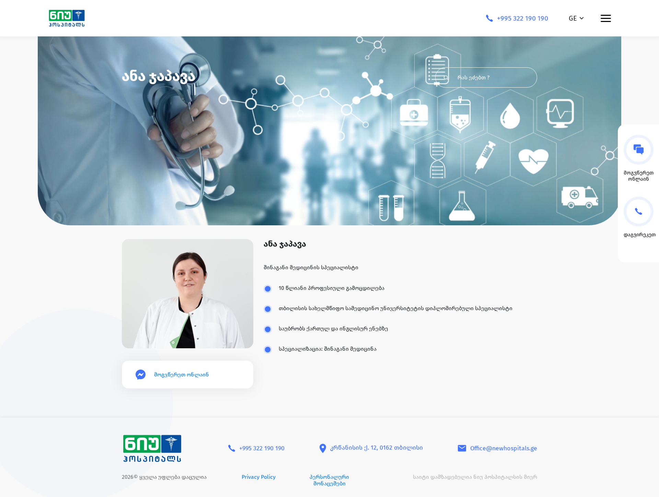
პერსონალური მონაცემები (329, 480)
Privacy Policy (259, 477)
